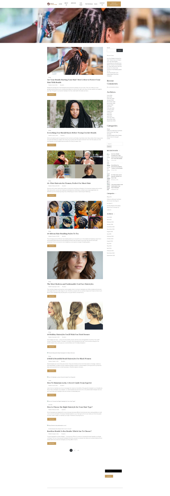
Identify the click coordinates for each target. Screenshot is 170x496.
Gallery (94, 476)
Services (73, 3)
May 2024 (109, 114)
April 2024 (109, 116)
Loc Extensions (96, 478)
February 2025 (110, 108)
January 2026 (110, 100)
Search (108, 47)
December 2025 (111, 101)
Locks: (49, 380)
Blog (95, 4)
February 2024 (110, 117)
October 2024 (110, 109)
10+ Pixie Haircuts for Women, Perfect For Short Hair (69, 183)
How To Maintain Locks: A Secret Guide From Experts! (69, 383)
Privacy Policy (92, 491)
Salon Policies (101, 491)
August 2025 (110, 105)
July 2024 (109, 113)
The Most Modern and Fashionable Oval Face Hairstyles (70, 284)
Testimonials (89, 4)
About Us (66, 4)
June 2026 (109, 95)
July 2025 (109, 106)
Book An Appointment (114, 4)
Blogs (49, 77)
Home (60, 4)
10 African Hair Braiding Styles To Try (63, 234)
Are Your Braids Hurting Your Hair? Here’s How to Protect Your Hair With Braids (114, 60)
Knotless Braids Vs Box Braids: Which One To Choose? (59, 428)
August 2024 (110, 111)
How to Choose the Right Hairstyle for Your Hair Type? (70, 407)
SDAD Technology (61, 492)
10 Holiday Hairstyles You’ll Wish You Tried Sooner (68, 334)
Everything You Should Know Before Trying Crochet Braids (71, 133)
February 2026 (110, 98)
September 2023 (111, 120)
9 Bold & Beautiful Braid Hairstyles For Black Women (69, 359)
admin (71, 23)
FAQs (93, 470)
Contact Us (102, 4)
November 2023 (111, 119)
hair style (50, 404)
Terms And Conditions (113, 491)
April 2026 (109, 97)
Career (94, 473)
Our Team (80, 4)
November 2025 (111, 103)
